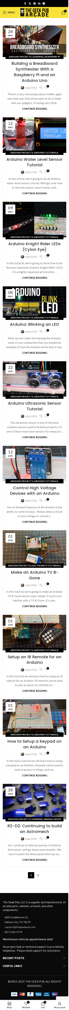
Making (48, 819)
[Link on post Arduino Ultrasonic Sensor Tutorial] (34, 379)
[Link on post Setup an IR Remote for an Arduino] (34, 632)
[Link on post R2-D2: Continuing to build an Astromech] (34, 801)
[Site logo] (34, 12)
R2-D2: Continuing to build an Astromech (34, 828)
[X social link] (29, 3)
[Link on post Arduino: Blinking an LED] (34, 302)
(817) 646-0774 (13, 931)
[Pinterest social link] (34, 3)
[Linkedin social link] (39, 3)
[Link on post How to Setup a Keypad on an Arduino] (34, 717)
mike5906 (31, 87)
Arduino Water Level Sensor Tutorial (34, 162)
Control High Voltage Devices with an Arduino (34, 490)
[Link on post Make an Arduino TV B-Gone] (34, 548)
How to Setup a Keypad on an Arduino (34, 744)
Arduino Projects (20, 56)
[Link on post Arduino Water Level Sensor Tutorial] (34, 135)
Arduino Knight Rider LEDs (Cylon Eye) (34, 246)
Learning (38, 56)
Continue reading (34, 108)
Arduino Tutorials (46, 152)
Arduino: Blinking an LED (34, 324)
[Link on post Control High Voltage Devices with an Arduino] (34, 463)
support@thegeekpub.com (20, 927)
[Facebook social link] (25, 3)
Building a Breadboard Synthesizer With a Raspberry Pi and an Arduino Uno (34, 72)
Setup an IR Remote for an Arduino (34, 659)
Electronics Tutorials (46, 565)
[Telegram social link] (43, 3)
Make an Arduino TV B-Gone (34, 575)
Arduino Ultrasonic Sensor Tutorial (34, 406)
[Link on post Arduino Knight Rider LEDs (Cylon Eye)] (34, 219)
